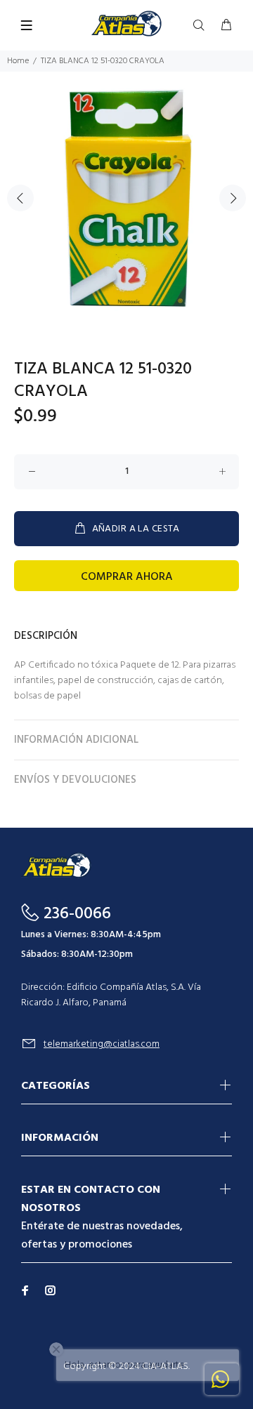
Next (232, 198)
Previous (20, 198)
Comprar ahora (127, 577)
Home (18, 61)
